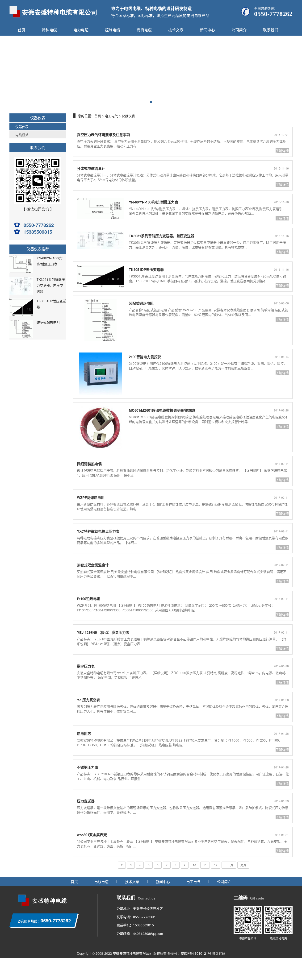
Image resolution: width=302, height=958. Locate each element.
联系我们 (270, 30)
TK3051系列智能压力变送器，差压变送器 (51, 285)
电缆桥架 (22, 134)
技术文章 (175, 30)
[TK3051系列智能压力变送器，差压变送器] (21, 293)
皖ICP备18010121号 (196, 953)
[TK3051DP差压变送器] (21, 314)
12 (215, 865)
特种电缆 (49, 30)
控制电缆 (112, 30)
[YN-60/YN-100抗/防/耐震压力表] (21, 272)
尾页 (243, 865)
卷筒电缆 (144, 30)
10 (194, 865)
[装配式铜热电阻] (21, 336)
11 (205, 865)
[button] (151, 102)
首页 (21, 30)
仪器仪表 (22, 126)
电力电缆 (80, 30)
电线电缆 (101, 881)
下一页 (229, 865)
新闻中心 (207, 30)
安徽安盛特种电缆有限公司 (132, 953)
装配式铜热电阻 (48, 322)
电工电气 (111, 115)
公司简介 (239, 30)
